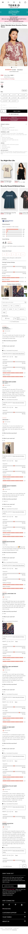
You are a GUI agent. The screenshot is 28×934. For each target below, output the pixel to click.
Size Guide (24, 90)
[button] (11, 67)
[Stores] (14, 2)
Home (1, 23)
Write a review (20, 69)
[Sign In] (19, 2)
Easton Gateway (13, 107)
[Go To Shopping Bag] (25, 2)
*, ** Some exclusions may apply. (9, 929)
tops (13, 23)
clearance (9, 23)
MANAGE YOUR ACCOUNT (7, 895)
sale (5, 23)
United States (7, 908)
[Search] (8, 2)
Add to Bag (16, 111)
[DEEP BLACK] (2, 86)
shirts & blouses (19, 23)
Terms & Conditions (8, 928)
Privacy (2, 928)
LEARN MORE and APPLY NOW (8, 893)
